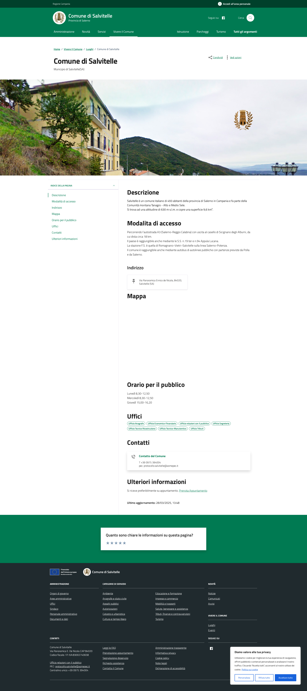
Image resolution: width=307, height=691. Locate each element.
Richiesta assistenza (113, 663)
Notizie (212, 593)
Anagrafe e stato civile (114, 598)
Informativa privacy (165, 653)
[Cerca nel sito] (250, 18)
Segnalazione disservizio (115, 658)
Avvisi (211, 604)
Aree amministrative (60, 598)
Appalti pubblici (111, 604)
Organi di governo (59, 593)
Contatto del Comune (152, 456)
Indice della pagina (61, 185)
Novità (86, 31)
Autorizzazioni (110, 609)
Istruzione (183, 31)
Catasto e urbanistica (114, 614)
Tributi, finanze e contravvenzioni (172, 614)
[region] (265, 666)
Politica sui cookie (250, 669)
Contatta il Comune (113, 668)
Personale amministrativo (63, 614)
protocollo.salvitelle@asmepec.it (72, 666)
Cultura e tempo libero (114, 619)
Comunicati (214, 598)
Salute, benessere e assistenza (171, 609)
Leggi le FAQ (109, 648)
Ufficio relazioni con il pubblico (65, 662)
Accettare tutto (286, 677)
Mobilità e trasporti (165, 604)
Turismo (221, 31)
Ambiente (108, 593)
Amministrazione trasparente (170, 648)
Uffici (52, 604)
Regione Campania (61, 3)
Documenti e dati (59, 619)
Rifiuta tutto (264, 677)
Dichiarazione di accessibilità (170, 668)
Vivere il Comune (123, 31)
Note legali (161, 663)
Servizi (102, 31)
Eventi (211, 630)
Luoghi (211, 625)
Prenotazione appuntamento (118, 653)
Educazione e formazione (168, 593)
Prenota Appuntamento (193, 490)
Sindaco (54, 609)
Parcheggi (203, 31)
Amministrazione (64, 31)
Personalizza (244, 677)
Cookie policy (162, 658)
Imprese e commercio (166, 598)
